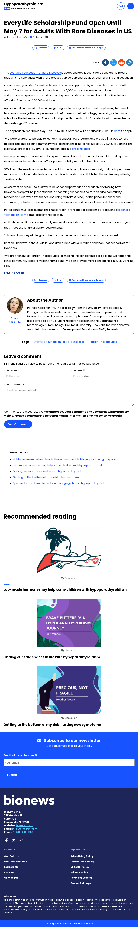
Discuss (42, 47)
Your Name (11, 370)
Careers (9, 872)
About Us (9, 849)
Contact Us (11, 877)
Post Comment (18, 424)
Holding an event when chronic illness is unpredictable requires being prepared (65, 459)
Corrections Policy (82, 861)
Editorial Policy (79, 867)
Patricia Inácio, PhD (24, 37)
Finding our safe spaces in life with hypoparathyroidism (49, 471)
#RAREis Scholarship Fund (51, 85)
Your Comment (14, 384)
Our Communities (15, 861)
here (117, 131)
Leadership (11, 867)
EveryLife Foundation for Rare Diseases (35, 73)
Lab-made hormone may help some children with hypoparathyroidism (59, 465)
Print (59, 47)
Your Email (78, 370)
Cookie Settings (80, 883)
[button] (121, 6)
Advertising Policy (81, 856)
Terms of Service (81, 877)
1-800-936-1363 (23, 832)
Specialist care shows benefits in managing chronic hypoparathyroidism (60, 483)
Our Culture (11, 856)
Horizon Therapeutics (105, 85)
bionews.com (24, 825)
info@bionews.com (24, 828)
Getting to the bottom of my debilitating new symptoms (50, 477)
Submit (12, 775)
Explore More (78, 849)
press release (81, 149)
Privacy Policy (79, 872)
